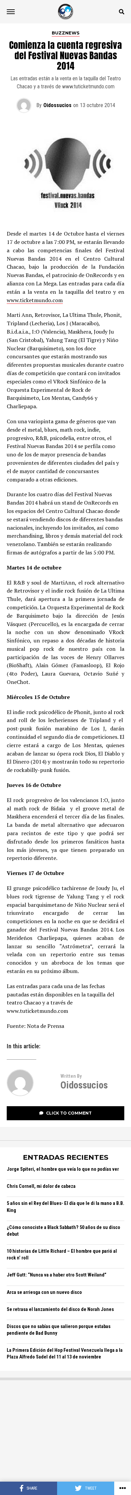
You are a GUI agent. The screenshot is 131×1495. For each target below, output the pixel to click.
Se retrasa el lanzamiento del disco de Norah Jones (60, 1309)
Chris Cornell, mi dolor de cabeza (41, 1186)
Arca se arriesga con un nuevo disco (44, 1292)
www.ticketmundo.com (35, 300)
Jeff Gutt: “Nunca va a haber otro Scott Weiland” (56, 1275)
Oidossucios (57, 105)
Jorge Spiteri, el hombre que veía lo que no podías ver (63, 1169)
